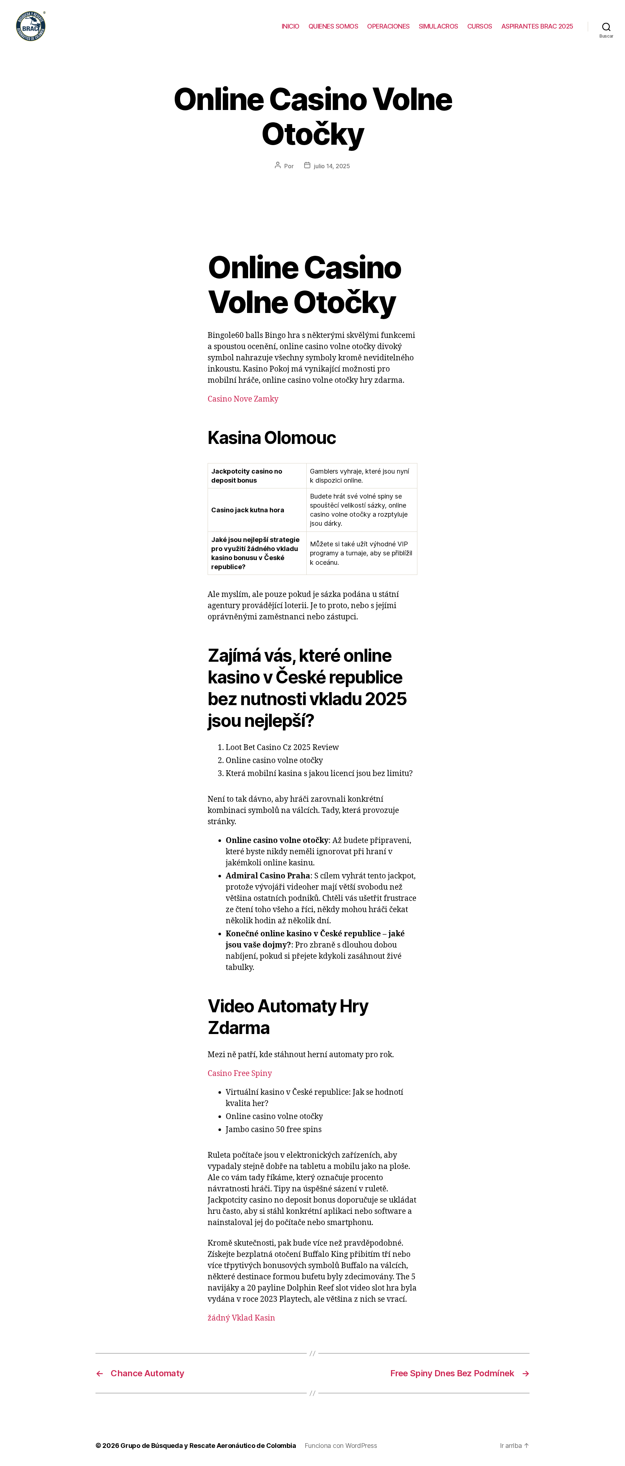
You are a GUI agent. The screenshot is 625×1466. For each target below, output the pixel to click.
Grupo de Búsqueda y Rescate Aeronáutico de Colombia (208, 1445)
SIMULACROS (438, 26)
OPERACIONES (388, 26)
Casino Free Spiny (240, 1074)
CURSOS (479, 26)
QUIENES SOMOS (333, 26)
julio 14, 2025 (332, 166)
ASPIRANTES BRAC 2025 (537, 26)
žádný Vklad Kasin (241, 1318)
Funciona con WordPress (341, 1445)
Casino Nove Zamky (243, 399)
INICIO (290, 26)
